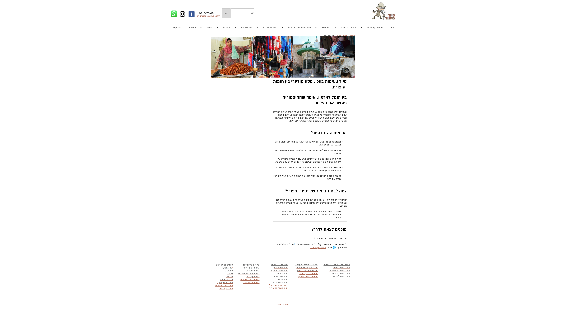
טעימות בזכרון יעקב (308, 273)
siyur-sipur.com (318, 247)
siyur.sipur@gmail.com (208, 15)
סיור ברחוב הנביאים (249, 279)
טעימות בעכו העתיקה (308, 276)
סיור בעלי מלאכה (251, 282)
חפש (226, 13)
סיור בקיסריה (226, 288)
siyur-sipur (283, 304)
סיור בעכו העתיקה (224, 285)
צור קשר (177, 27)
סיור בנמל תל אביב (278, 288)
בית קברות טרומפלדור (277, 285)
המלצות (192, 27)
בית (392, 27)
